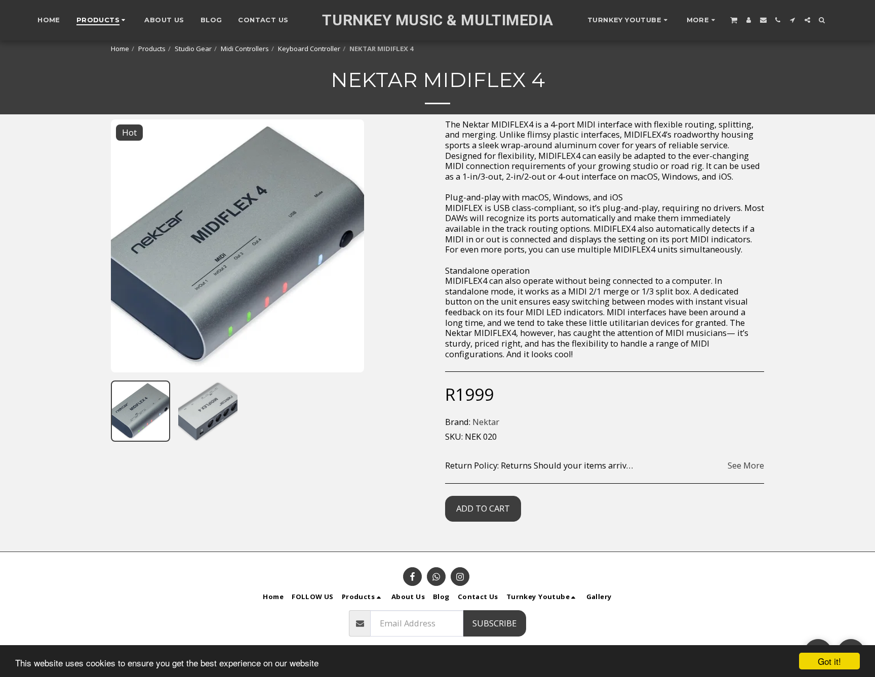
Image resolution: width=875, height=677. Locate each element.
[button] (629, 20)
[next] (348, 246)
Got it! (829, 661)
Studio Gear (193, 48)
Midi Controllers (245, 48)
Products (152, 48)
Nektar (485, 422)
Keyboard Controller (309, 48)
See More (746, 465)
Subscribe (494, 623)
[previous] (127, 246)
